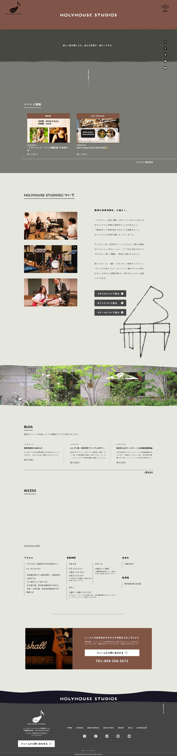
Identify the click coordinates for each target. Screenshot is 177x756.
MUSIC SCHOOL (93, 728)
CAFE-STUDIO (108, 728)
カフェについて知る (108, 303)
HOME (69, 728)
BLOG (130, 728)
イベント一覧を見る (144, 162)
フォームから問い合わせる (34, 743)
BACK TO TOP (163, 708)
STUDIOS (79, 728)
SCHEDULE (141, 728)
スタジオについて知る (108, 293)
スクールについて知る (108, 312)
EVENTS (121, 728)
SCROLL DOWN (88, 74)
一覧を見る (148, 472)
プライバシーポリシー (88, 751)
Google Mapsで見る (32, 545)
